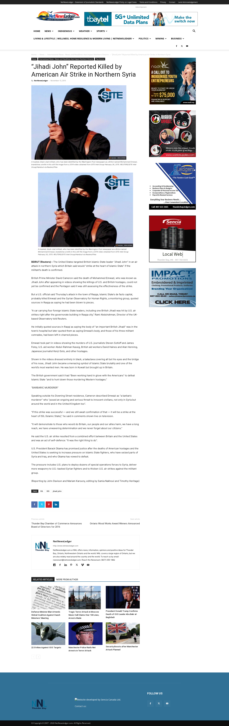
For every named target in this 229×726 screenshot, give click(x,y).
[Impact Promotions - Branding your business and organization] (172, 287)
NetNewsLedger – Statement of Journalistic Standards (82, 2)
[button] (194, 31)
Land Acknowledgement (188, 2)
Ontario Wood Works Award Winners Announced (115, 523)
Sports (101, 31)
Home (36, 31)
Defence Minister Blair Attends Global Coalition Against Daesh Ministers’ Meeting (45, 615)
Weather (84, 31)
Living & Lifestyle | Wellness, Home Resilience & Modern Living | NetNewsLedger (82, 38)
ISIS (48, 491)
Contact (172, 2)
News (48, 31)
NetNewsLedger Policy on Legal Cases (121, 2)
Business (176, 38)
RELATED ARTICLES (43, 579)
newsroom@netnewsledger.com (104, 706)
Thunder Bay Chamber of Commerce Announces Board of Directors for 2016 (56, 525)
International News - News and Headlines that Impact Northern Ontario (78, 54)
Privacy (163, 2)
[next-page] (38, 657)
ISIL (41, 491)
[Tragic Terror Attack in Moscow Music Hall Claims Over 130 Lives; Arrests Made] (86, 597)
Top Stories (100, 59)
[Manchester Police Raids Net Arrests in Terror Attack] (86, 633)
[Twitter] (181, 46)
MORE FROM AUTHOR (67, 579)
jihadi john (57, 491)
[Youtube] (187, 46)
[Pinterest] (49, 504)
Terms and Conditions (148, 2)
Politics (143, 38)
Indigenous (65, 31)
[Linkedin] (56, 504)
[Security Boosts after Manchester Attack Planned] (123, 633)
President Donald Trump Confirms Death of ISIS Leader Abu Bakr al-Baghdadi (122, 614)
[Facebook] (176, 46)
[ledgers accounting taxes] (172, 186)
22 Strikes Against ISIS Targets (46, 647)
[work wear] (172, 133)
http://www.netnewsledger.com (65, 546)
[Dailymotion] (55, 565)
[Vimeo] (83, 565)
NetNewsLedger (41, 80)
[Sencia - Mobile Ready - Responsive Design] (172, 239)
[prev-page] (33, 657)
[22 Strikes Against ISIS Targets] (48, 633)
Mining (159, 38)
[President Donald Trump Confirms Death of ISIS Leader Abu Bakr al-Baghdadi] (123, 597)
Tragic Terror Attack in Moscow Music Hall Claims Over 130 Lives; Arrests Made (84, 615)
